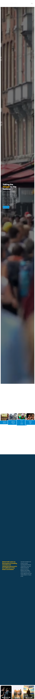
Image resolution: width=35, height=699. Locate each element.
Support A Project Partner (21, 422)
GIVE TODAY (6, 207)
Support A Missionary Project (13, 422)
